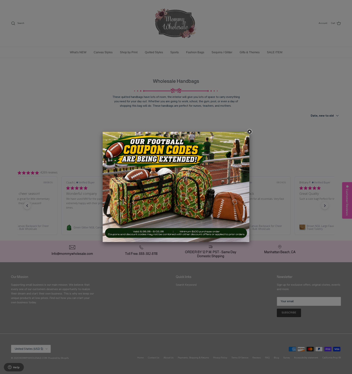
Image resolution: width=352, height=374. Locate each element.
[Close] (249, 132)
